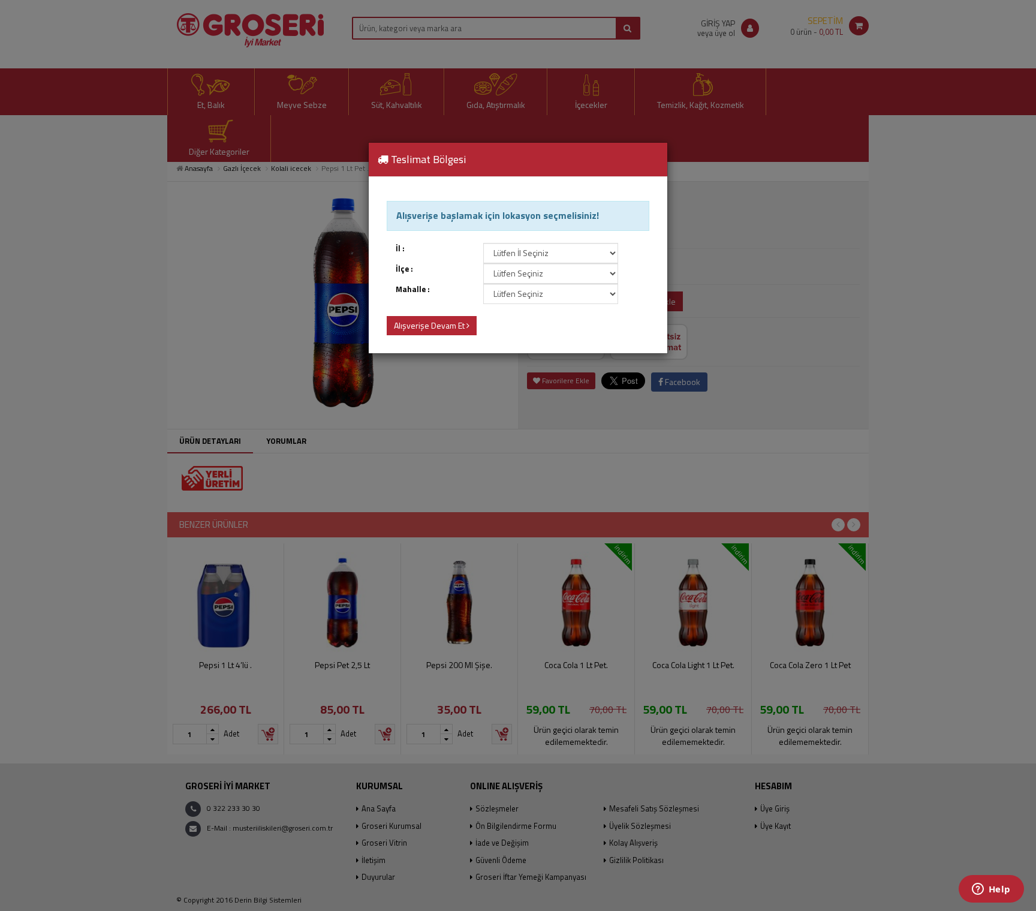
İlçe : (404, 269)
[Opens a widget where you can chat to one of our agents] (991, 890)
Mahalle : (413, 289)
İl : (400, 248)
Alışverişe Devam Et (430, 325)
